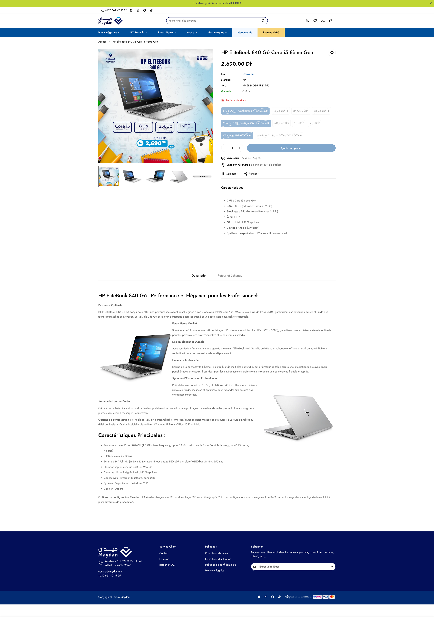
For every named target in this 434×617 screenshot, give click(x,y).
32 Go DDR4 (321, 111)
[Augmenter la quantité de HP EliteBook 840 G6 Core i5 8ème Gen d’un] (239, 148)
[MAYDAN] (110, 20)
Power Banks (165, 32)
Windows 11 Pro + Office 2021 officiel (279, 135)
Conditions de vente (216, 553)
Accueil (102, 42)
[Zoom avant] (205, 56)
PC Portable (137, 32)
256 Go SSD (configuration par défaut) (246, 123)
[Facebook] (131, 10)
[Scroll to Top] (427, 598)
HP (244, 80)
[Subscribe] (332, 567)
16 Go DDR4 (280, 111)
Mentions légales (214, 570)
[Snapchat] (144, 10)
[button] (331, 21)
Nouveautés (245, 32)
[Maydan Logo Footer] (125, 552)
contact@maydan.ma (110, 571)
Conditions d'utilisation (218, 559)
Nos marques (216, 32)
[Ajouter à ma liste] (332, 52)
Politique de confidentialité (220, 565)
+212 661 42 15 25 (109, 576)
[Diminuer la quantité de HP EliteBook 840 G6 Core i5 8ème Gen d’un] (225, 148)
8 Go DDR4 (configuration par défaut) (245, 111)
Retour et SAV (167, 565)
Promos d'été (271, 32)
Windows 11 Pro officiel (237, 135)
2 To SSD (315, 123)
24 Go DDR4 (300, 111)
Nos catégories (107, 32)
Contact (163, 553)
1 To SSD (299, 123)
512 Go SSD (281, 123)
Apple (190, 32)
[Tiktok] (151, 10)
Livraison (164, 559)
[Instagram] (137, 10)
